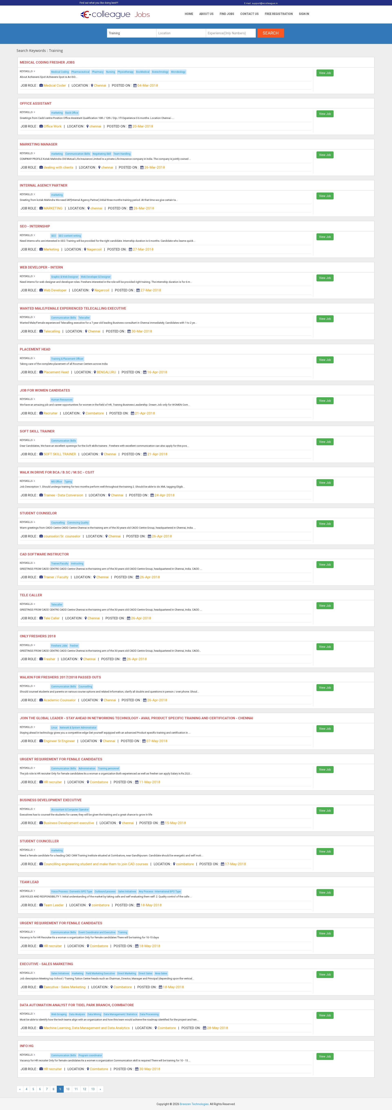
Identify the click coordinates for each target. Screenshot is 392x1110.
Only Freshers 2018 (38, 636)
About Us (206, 14)
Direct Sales (145, 973)
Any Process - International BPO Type (160, 891)
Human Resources (61, 399)
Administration (87, 768)
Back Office (71, 112)
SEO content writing (70, 235)
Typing (68, 481)
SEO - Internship (35, 226)
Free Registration (279, 14)
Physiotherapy (126, 71)
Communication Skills (77, 153)
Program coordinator (90, 1055)
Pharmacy (98, 71)
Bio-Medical (142, 71)
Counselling (58, 522)
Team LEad (30, 882)
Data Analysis (77, 1014)
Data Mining (94, 1014)
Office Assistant (36, 103)
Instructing (77, 563)
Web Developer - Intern (42, 267)
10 (67, 1089)
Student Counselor (39, 513)
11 (76, 1089)
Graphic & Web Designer (64, 276)
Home (189, 14)
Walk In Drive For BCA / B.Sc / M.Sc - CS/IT (57, 472)
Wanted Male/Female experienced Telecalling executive (73, 308)
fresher (74, 645)
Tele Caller (31, 595)
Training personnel (108, 768)
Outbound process (105, 891)
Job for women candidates (46, 390)
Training (122, 932)
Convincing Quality (78, 522)
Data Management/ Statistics (120, 1014)
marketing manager (39, 144)
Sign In (304, 14)
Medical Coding (60, 71)
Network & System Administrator (78, 727)
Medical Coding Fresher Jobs (48, 62)
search (271, 33)
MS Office (56, 481)
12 (84, 1089)
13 (93, 1089)
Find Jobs (227, 14)
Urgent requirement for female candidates (61, 759)
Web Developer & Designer (95, 276)
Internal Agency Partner (44, 185)
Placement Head (35, 349)
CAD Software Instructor (45, 554)
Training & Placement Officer (67, 358)
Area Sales (161, 973)
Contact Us (249, 14)
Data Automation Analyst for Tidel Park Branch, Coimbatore (77, 1005)
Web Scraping (59, 1014)
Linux (54, 727)
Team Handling (122, 153)
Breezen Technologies (194, 1104)
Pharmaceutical (80, 71)
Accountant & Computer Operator (70, 809)
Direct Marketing (126, 973)
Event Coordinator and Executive (97, 932)
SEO (53, 235)
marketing (57, 112)
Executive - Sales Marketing (47, 964)
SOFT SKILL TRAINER (37, 431)
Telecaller (84, 317)
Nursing (110, 71)
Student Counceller (40, 841)
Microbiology (178, 71)
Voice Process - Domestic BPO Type (71, 891)
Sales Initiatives (127, 891)
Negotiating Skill (102, 153)
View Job (325, 73)
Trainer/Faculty (59, 563)
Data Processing (149, 1014)
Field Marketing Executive (100, 973)
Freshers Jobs (59, 645)
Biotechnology (160, 71)
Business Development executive (51, 800)
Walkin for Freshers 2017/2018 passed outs (61, 677)
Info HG (27, 1046)
